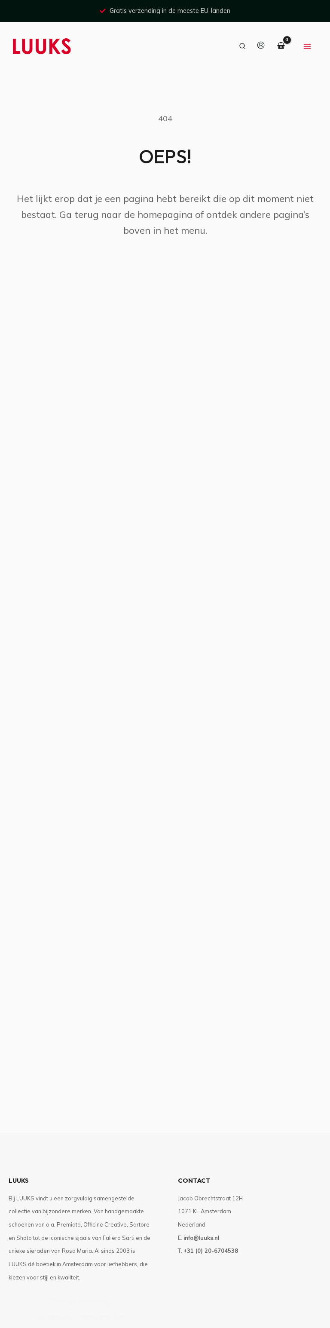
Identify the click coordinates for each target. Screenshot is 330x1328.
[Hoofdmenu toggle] (307, 46)
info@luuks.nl (201, 1237)
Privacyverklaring (80, 1301)
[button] (243, 46)
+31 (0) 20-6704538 (210, 1250)
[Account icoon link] (261, 45)
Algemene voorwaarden (80, 1317)
